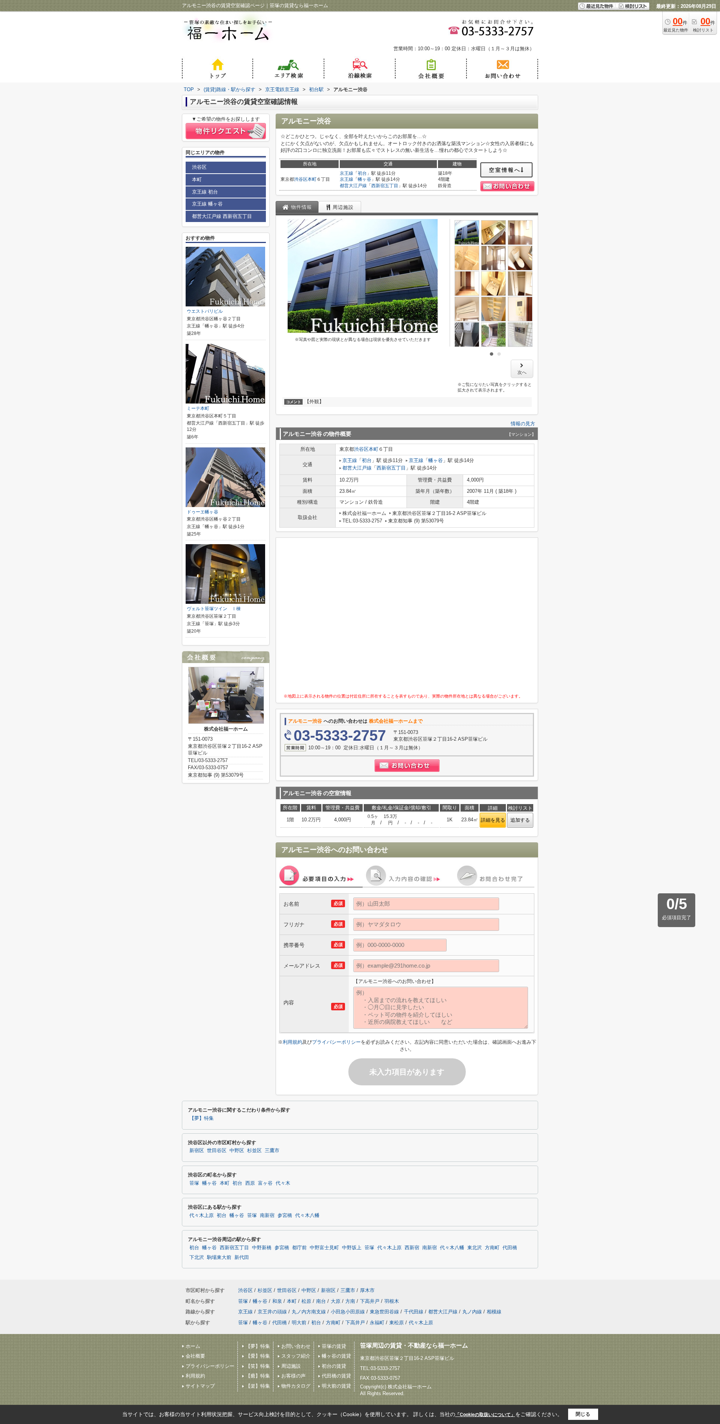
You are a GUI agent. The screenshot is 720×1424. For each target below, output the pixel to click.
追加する (520, 820)
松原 (306, 1301)
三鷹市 (272, 1150)
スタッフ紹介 (295, 1356)
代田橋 (509, 1247)
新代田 (241, 1257)
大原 (335, 1301)
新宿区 (196, 1150)
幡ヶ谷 (364, 179)
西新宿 (412, 1247)
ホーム (193, 1346)
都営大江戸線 (353, 185)
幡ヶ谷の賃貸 (336, 1356)
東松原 (396, 1322)
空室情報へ (505, 170)
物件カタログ (295, 1386)
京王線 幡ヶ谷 (207, 204)
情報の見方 (523, 423)
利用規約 (292, 1042)
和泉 (277, 1301)
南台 (321, 1301)
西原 (250, 1183)
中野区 (237, 1150)
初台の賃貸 (334, 1366)
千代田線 (413, 1311)
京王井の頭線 (272, 1311)
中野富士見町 (324, 1247)
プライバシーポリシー (336, 1042)
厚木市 (367, 1290)
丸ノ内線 (472, 1311)
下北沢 (196, 1257)
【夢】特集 (201, 1118)
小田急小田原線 (348, 1311)
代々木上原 (201, 1215)
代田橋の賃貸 (336, 1376)
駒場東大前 (219, 1257)
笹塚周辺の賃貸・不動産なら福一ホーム (414, 1345)
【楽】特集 (258, 1386)
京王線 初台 (205, 192)
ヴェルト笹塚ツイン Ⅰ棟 (214, 608)
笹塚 (194, 1183)
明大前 (299, 1322)
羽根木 (391, 1301)
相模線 (494, 1311)
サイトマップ (200, 1386)
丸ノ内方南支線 (309, 1311)
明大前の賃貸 (336, 1386)
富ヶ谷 (265, 1183)
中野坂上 (352, 1247)
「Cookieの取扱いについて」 (485, 1414)
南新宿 (267, 1215)
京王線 (346, 173)
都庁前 (299, 1247)
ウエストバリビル (205, 311)
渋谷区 (301, 179)
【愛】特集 (258, 1356)
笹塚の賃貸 (334, 1346)
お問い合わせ (295, 1346)
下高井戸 (370, 1301)
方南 (350, 1301)
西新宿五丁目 (384, 185)
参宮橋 (285, 1215)
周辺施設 (291, 1366)
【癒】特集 (258, 1376)
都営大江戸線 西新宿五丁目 (222, 216)
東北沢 (474, 1247)
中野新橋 (262, 1247)
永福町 (377, 1322)
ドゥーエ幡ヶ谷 (202, 512)
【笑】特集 (258, 1366)
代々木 (283, 1183)
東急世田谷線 (384, 1311)
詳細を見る (493, 820)
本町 (312, 179)
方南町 (492, 1247)
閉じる (583, 1414)
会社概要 (195, 1356)
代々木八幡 (307, 1215)
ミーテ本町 (198, 408)
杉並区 (254, 1150)
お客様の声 (293, 1376)
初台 (362, 173)
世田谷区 (216, 1150)
